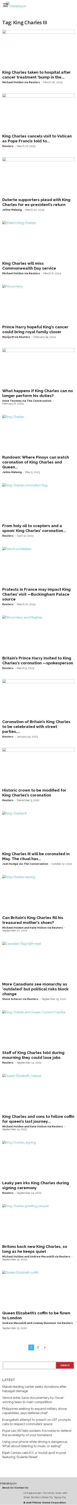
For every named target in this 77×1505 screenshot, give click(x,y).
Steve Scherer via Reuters (20, 999)
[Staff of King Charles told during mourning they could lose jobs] (38, 1029)
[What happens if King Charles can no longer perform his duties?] (38, 367)
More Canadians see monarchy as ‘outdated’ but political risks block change (35, 989)
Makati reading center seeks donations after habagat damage (34, 1389)
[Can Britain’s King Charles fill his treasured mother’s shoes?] (38, 894)
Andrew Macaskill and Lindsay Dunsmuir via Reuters (37, 1323)
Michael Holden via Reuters (21, 82)
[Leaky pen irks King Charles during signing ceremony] (38, 1159)
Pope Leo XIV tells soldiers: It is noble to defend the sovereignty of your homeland (36, 1433)
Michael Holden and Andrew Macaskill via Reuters (36, 1256)
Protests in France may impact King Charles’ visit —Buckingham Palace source (36, 594)
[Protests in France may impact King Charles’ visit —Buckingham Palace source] (38, 566)
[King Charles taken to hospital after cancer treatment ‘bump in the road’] (38, 49)
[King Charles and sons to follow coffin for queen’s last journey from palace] (38, 1093)
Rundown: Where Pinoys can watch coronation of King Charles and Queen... (35, 462)
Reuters (7, 146)
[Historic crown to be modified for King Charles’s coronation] (38, 767)
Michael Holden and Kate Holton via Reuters (32, 927)
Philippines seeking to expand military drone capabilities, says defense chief (34, 1411)
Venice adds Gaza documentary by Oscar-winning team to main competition (33, 1400)
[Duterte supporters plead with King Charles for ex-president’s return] (38, 176)
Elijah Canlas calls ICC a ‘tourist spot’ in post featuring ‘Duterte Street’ (34, 1455)
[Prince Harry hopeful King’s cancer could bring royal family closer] (38, 303)
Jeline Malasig (12, 209)
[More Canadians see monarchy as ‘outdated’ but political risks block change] (38, 961)
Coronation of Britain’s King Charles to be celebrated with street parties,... (36, 726)
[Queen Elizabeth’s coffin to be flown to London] (38, 1290)
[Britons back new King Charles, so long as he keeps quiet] (38, 1223)
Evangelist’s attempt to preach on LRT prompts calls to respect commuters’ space (36, 1422)
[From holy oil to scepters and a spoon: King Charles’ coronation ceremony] (38, 502)
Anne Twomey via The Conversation (26, 400)
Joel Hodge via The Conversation (25, 863)
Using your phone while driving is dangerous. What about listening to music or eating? (35, 1444)
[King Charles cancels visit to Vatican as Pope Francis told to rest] (38, 112)
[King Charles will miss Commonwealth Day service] (38, 240)
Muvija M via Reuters (16, 336)
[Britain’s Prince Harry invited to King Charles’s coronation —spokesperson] (38, 634)
